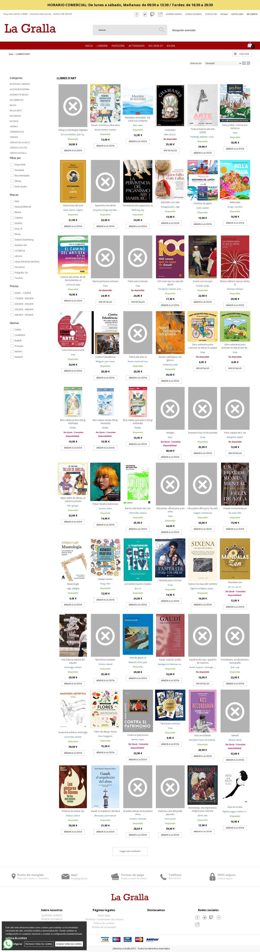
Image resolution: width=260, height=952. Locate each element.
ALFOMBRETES (16, 100)
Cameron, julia (73, 284)
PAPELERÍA (118, 45)
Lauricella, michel (73, 736)
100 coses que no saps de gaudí (170, 283)
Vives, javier (170, 818)
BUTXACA (14, 121)
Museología (73, 583)
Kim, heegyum (105, 736)
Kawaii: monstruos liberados (105, 125)
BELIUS (13, 105)
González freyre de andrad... (202, 739)
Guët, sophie (203, 207)
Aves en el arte (235, 807)
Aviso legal (104, 915)
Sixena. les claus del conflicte (202, 583)
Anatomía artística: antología (73, 732)
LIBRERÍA (102, 45)
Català (224, 14)
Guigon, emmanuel (202, 512)
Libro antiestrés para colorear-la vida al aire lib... (235, 346)
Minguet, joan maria (105, 361)
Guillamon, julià (170, 364)
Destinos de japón (202, 203)
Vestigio (170, 432)
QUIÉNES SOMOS (51, 915)
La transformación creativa (137, 583)
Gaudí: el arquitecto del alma (105, 811)
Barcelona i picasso (105, 659)
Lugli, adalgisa (73, 588)
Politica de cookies (104, 923)
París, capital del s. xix (235, 432)
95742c (105, 427)
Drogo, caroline (235, 206)
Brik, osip (235, 667)
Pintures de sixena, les (73, 811)
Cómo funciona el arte (73, 350)
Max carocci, (170, 134)
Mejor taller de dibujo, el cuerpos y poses (73, 499)
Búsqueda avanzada (183, 30)
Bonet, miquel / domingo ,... (202, 667)
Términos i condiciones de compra (104, 919)
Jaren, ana (202, 815)
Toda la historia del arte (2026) (203, 131)
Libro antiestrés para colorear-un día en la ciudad (203, 346)
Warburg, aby (138, 210)
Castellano (237, 14)
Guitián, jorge (202, 285)
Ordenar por (196, 63)
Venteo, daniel (105, 664)
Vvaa (235, 132)
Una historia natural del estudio (73, 661)
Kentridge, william (73, 667)
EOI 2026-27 (156, 45)
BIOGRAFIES (15, 115)
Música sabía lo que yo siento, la (235, 283)
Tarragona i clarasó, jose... (170, 288)
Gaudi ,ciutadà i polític (170, 659)
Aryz (170, 437)
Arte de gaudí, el (138, 657)
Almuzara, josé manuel (105, 815)
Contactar (211, 14)
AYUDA (171, 45)
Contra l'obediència (105, 356)
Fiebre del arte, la (138, 356)
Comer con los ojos (202, 281)
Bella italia (235, 202)
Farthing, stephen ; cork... (203, 136)
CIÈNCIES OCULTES (18, 147)
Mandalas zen (235, 582)
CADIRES (14, 126)
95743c (73, 427)
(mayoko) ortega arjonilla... (105, 210)
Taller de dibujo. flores (105, 731)
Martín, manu (137, 739)
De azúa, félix (235, 512)
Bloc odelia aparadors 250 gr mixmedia (138, 422)
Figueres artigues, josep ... (202, 588)
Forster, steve (105, 508)
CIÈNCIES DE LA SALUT (20, 142)
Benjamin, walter (235, 437)
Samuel (235, 735)
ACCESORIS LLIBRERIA (20, 84)
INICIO (89, 45)
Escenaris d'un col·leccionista (202, 432)
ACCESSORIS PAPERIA (19, 89)
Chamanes (170, 129)
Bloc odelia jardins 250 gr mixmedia (73, 422)
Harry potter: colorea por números (235, 126)
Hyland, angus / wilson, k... (235, 811)
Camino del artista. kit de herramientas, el (72, 278)
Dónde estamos (193, 14)
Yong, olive (105, 583)
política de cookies (16, 937)
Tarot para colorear (170, 723)
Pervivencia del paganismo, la (138, 205)
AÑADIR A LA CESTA (73, 150)
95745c (138, 427)
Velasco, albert (73, 815)
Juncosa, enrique (235, 288)
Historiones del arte (73, 205)
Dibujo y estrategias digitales (73, 129)
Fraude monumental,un (235, 508)
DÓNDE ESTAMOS (51, 919)
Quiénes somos (174, 14)
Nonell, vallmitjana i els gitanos (170, 358)
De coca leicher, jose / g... (73, 134)
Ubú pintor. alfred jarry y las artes (170, 510)
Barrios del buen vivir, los (138, 508)
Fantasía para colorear (170, 580)
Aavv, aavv (138, 125)
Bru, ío (138, 588)
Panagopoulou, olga (170, 206)
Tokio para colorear (138, 281)
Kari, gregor (73, 505)
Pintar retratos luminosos (105, 503)
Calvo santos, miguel (73, 210)
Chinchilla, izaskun (137, 512)
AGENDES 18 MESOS (19, 94)
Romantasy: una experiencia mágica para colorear (203, 809)
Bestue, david (235, 739)
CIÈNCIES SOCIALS (18, 153)
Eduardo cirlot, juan (138, 662)
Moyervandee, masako (105, 129)
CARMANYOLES (17, 131)
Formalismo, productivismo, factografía (235, 661)
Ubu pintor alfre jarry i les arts (203, 508)
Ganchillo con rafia (170, 202)
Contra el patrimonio (137, 735)
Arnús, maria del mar (138, 361)
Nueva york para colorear (105, 281)
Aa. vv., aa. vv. (235, 586)
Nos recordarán (203, 735)
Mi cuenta (252, 14)
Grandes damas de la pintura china (137, 813)
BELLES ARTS (16, 110)
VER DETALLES (170, 150)
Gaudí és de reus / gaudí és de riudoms (202, 661)
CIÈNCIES (14, 137)
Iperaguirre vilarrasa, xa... (170, 664)
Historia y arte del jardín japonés (170, 813)
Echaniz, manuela (137, 818)
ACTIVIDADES (137, 45)
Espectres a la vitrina (105, 205)
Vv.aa (202, 437)
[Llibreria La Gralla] (30, 37)
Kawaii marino (105, 579)
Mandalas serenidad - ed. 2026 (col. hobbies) (138, 119)
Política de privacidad (104, 927)
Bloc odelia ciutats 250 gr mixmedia (105, 422)
